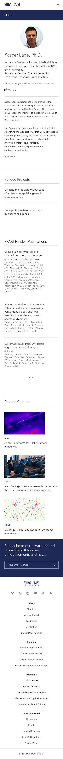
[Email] (44, 65)
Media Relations (31, 731)
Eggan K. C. (36, 288)
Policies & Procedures (31, 653)
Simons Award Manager (31, 659)
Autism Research (31, 686)
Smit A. (39, 328)
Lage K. (8, 291)
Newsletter (31, 719)
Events (31, 725)
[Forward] (53, 65)
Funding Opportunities (31, 647)
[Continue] (55, 565)
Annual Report (31, 615)
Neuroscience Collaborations (31, 692)
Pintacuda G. (16, 268)
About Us (31, 609)
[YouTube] (35, 593)
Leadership (31, 621)
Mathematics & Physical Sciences (31, 698)
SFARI (8, 15)
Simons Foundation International (31, 665)
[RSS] (50, 593)
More (31, 377)
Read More (9, 156)
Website (11, 90)
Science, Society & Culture (31, 704)
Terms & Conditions (31, 737)
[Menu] (58, 5)
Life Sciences (31, 680)
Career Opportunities (31, 633)
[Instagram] (27, 593)
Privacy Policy (31, 743)
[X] (42, 593)
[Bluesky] (12, 593)
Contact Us (31, 627)
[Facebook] (20, 593)
